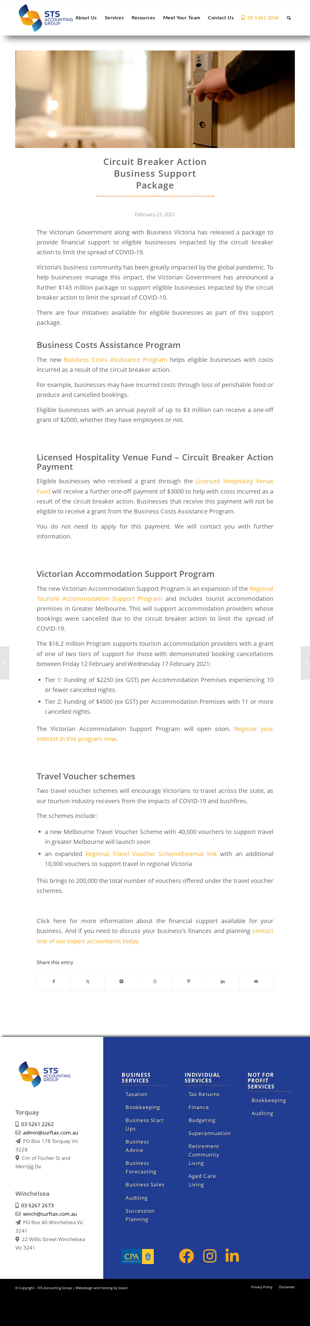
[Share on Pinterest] (189, 981)
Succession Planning (140, 1215)
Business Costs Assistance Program (115, 360)
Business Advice (137, 1146)
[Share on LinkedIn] (222, 981)
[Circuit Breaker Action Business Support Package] (155, 99)
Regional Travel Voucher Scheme (152, 854)
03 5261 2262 (37, 1124)
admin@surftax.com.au (50, 1132)
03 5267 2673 (37, 1205)
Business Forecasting (141, 1167)
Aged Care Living (202, 1180)
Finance (199, 1107)
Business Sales (145, 1184)
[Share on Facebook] (54, 981)
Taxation (137, 1094)
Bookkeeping (143, 1107)
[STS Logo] (53, 17)
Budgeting (202, 1120)
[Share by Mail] (256, 981)
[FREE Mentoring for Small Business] (305, 663)
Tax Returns (204, 1094)
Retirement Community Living (204, 1155)
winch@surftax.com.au (50, 1213)
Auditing (137, 1197)
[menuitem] (86, 17)
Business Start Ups (144, 1124)
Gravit (123, 1288)
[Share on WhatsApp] (155, 981)
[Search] (289, 17)
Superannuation (209, 1133)
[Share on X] (87, 981)
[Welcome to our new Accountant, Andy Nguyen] (4, 663)
